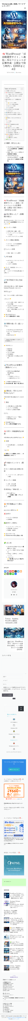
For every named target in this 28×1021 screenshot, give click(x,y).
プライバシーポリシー (8, 995)
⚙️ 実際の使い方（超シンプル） (13, 112)
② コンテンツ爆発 (12, 131)
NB (9, 1019)
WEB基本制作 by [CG (20, 1017)
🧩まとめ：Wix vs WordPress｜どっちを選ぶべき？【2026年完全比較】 (17, 943)
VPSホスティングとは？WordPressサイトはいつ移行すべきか (17, 937)
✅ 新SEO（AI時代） (13, 137)
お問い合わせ (7, 993)
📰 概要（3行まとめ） (11, 91)
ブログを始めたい (14, 722)
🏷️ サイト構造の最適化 (13, 104)
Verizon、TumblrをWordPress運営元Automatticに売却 (11, 621)
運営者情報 (6, 996)
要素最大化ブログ (7, 982)
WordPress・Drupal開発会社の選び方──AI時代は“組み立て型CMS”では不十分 (10, 913)
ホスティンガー (16, 1019)
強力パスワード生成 (8, 1003)
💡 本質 (9, 126)
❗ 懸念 (9, 121)
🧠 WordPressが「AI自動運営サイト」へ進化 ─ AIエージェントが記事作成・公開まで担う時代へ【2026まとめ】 (14, 95)
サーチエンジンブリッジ (9, 986)
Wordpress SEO (14, 728)
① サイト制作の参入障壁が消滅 (15, 129)
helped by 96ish (11, 1017)
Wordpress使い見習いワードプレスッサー (13, 5)
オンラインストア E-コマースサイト (14, 752)
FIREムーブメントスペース (9, 989)
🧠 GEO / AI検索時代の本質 (12, 124)
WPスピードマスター (8, 987)
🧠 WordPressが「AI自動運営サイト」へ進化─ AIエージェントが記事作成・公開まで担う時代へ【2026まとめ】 (17, 959)
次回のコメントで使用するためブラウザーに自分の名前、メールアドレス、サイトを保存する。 (14, 689)
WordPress (10, 373)
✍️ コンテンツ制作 (12, 102)
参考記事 (6, 567)
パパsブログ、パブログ (8, 1010)
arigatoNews (7, 1009)
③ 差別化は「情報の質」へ (14, 132)
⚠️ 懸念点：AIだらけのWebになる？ (13, 118)
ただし (9, 122)
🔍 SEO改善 (10, 107)
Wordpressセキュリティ (14, 746)
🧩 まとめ (8, 139)
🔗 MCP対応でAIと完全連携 (12, 109)
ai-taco (19, 72)
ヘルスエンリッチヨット (9, 1006)
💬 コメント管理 (11, 106)
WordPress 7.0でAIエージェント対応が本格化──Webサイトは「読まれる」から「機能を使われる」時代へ (17, 896)
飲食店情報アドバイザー (9, 983)
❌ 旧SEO (11, 136)
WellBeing (6, 1007)
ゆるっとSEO (6, 990)
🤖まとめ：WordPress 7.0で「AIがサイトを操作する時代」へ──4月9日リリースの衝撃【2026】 (15, 646)
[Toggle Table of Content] (21, 89)
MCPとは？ (10, 111)
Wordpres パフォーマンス (14, 734)
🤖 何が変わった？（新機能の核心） (13, 100)
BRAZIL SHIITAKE (8, 985)
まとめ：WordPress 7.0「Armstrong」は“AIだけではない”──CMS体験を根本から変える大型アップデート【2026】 (17, 921)
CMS (4, 881)
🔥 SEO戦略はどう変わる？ (12, 134)
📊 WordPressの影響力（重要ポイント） (14, 115)
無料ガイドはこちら (14, 769)
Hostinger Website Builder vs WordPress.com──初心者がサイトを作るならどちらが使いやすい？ (17, 904)
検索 (5, 705)
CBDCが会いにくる (8, 1004)
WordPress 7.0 (8, 881)
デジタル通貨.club (7, 1011)
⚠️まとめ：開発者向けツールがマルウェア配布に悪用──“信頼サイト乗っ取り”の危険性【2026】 (17, 930)
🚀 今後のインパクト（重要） (13, 127)
